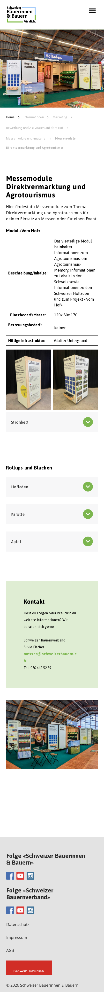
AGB (10, 950)
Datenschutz (17, 924)
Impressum (16, 937)
